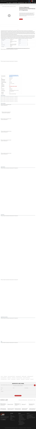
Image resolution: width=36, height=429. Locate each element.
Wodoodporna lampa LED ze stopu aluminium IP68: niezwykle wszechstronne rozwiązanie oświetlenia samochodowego (18, 409)
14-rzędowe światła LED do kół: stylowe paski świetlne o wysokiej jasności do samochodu (32, 409)
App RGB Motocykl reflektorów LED (30, 376)
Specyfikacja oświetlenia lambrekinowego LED (25, 409)
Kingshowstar (1, 4)
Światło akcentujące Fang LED (18, 376)
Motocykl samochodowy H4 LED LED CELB (11, 376)
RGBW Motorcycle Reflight (24, 376)
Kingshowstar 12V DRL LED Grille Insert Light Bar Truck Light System (11, 409)
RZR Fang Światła (5, 376)
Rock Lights (2, 376)
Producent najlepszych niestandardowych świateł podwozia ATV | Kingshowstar (12, 4)
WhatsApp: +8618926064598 (30, 416)
